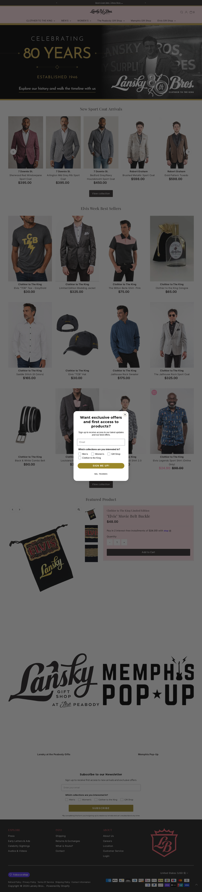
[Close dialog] (125, 414)
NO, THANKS (101, 474)
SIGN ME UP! (101, 466)
